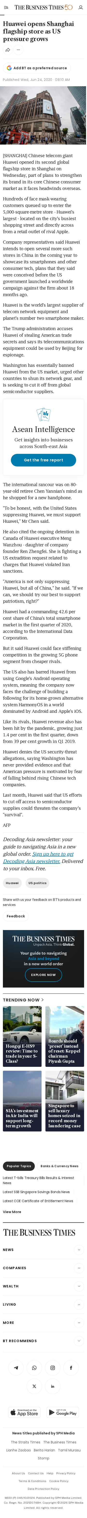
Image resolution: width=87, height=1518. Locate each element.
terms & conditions (32, 1481)
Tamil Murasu (69, 1450)
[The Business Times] (39, 7)
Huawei (12, 883)
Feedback (16, 916)
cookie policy (58, 1481)
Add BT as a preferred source (40, 68)
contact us (36, 1473)
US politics (38, 883)
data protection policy (43, 1489)
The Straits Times (25, 1442)
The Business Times (59, 1442)
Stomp (43, 1458)
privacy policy (65, 1473)
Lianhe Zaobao (18, 1450)
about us (18, 1473)
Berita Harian (44, 1450)
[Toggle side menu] (6, 7)
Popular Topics (19, 1166)
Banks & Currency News (59, 1166)
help (50, 1473)
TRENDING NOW (21, 1000)
